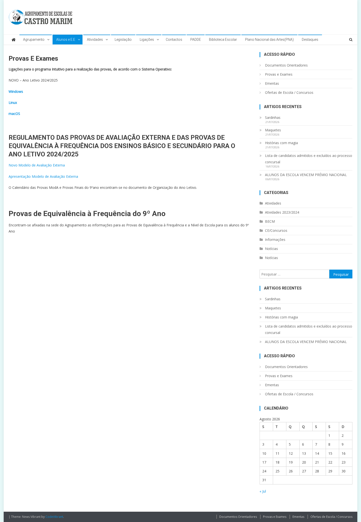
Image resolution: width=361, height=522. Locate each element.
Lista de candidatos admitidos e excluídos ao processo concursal (308, 158)
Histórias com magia (281, 142)
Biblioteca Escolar (223, 39)
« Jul (263, 491)
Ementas (272, 83)
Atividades (95, 39)
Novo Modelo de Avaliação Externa (37, 165)
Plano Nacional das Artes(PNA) (269, 39)
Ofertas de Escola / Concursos (289, 92)
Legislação (123, 39)
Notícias (271, 248)
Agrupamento (33, 39)
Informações (275, 239)
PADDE (195, 39)
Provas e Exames (278, 74)
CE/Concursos (276, 230)
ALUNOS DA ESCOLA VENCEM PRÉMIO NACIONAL (306, 174)
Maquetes (273, 130)
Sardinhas (272, 117)
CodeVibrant (54, 517)
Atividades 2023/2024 (282, 212)
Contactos (174, 39)
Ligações (147, 39)
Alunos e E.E (65, 39)
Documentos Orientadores (286, 65)
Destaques (310, 39)
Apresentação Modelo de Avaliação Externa (43, 176)
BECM (270, 221)
